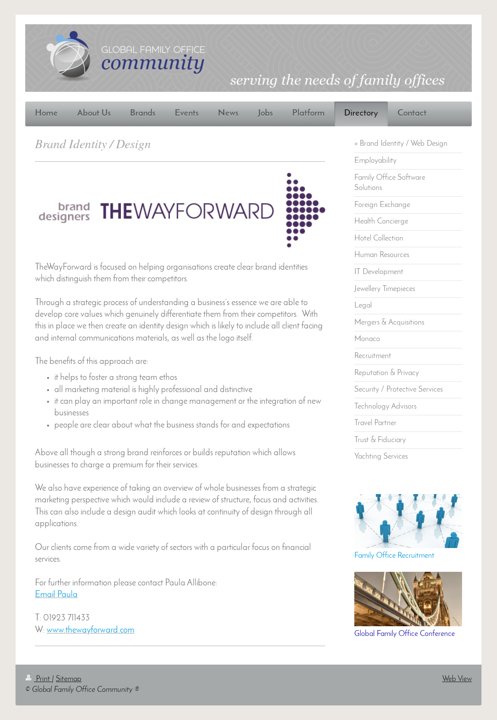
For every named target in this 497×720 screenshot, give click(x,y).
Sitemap (69, 679)
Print (43, 679)
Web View (457, 679)
